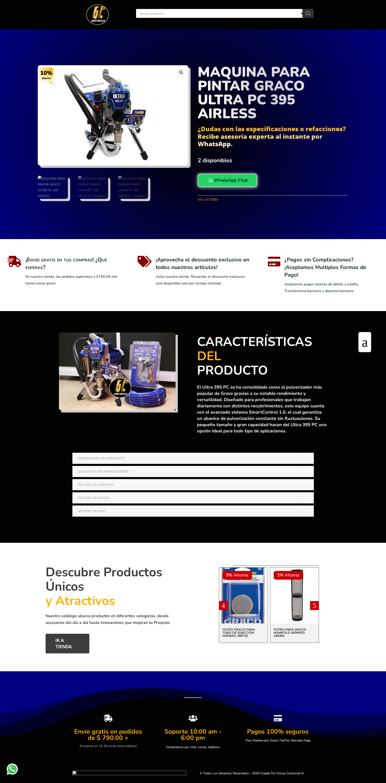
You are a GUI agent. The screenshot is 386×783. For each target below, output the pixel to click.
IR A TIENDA (63, 644)
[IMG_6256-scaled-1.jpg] (117, 409)
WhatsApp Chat (228, 180)
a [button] (365, 342)
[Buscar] (308, 13)
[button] (181, 72)
